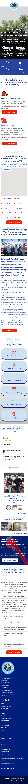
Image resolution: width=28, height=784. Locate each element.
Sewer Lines (4, 730)
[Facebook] (2, 768)
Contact (3, 744)
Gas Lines (3, 723)
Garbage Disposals (6, 718)
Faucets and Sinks (5, 715)
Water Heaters (5, 720)
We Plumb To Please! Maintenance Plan (11, 703)
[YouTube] (8, 768)
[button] (1, 3)
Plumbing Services (5, 749)
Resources (4, 746)
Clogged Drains (5, 708)
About (3, 742)
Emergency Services (6, 706)
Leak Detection (5, 711)
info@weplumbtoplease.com (8, 763)
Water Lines (4, 727)
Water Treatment (5, 725)
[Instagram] (5, 768)
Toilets (3, 713)
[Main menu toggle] (26, 3)
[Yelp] (14, 768)
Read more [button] (5, 462)
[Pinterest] (11, 768)
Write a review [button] (7, 444)
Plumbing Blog (5, 751)
